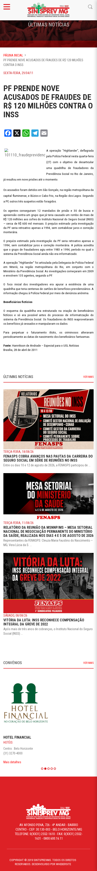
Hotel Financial (17, 737)
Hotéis (8, 742)
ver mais (88, 376)
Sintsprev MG (48, 10)
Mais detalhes (12, 762)
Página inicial (13, 55)
